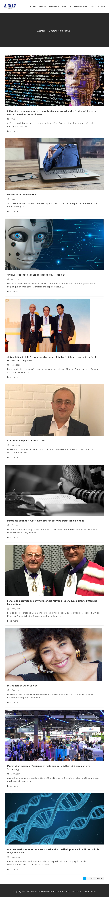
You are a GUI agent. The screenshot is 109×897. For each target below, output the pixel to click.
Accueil (33, 6)
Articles (42, 6)
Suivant (98, 878)
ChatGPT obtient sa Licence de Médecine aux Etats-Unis (36, 274)
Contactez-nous (97, 6)
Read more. (12, 131)
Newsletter (66, 6)
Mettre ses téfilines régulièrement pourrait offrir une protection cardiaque (45, 520)
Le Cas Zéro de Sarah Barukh (22, 685)
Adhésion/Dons (80, 6)
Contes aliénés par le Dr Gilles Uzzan (26, 440)
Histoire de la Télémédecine (21, 194)
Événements (54, 6)
